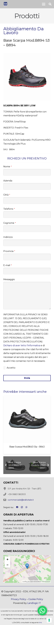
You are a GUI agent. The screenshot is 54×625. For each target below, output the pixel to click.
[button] (43, 4)
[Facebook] (17, 507)
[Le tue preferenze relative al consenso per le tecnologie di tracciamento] (49, 620)
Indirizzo (8, 237)
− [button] (7, 565)
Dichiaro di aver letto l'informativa (21, 345)
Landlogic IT (34, 603)
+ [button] (7, 559)
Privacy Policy (18, 599)
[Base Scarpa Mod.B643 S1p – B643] (27, 419)
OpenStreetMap (35, 581)
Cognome (9, 223)
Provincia (9, 251)
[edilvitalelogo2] (5, 4)
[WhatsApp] (26, 507)
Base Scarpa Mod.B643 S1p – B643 (27, 446)
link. (40, 622)
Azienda (7, 180)
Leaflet (24, 581)
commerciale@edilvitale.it (21, 500)
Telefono (9, 209)
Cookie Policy (35, 599)
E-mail (7, 265)
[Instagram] (22, 507)
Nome (7, 166)
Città (6, 194)
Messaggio (9, 279)
